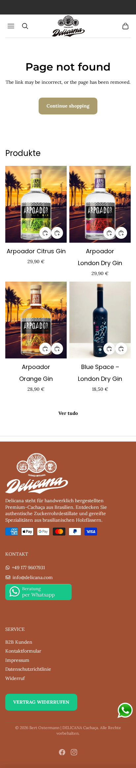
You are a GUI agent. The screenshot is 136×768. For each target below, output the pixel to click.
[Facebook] (62, 752)
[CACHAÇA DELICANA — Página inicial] (68, 26)
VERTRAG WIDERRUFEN (41, 702)
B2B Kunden (18, 642)
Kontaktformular (23, 651)
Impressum (17, 660)
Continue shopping (68, 106)
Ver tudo (68, 413)
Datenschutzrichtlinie (28, 669)
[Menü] (11, 26)
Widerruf (15, 678)
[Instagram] (74, 752)
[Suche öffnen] (25, 26)
